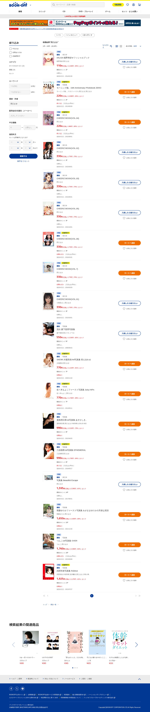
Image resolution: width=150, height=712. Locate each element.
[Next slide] (136, 645)
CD (64, 11)
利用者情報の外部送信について (71, 697)
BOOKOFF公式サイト (16, 694)
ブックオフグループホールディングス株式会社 (98, 697)
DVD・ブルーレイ (86, 11)
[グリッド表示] (121, 46)
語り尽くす (88, 35)
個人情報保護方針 (78, 694)
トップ (45, 604)
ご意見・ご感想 (86, 679)
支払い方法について (51, 679)
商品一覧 (53, 604)
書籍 (20, 11)
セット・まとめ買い (130, 11)
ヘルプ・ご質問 (16, 679)
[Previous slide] (13, 645)
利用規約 (67, 694)
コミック (42, 11)
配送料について (33, 679)
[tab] (72, 667)
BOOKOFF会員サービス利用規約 (48, 694)
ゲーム (107, 11)
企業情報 (31, 694)
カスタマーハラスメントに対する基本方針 (22, 697)
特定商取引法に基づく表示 (49, 697)
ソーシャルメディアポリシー (97, 694)
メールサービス (69, 679)
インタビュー (72, 35)
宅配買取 (118, 5)
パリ (59, 35)
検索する (23, 156)
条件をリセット (23, 161)
